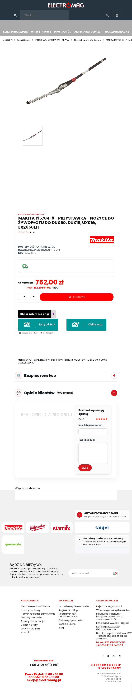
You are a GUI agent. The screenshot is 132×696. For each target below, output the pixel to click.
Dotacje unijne (67, 624)
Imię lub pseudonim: (90, 425)
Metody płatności (31, 617)
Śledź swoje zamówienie (35, 606)
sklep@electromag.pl (44, 680)
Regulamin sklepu (69, 610)
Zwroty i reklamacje (32, 621)
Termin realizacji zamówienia (38, 613)
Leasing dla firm (30, 628)
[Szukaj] (15, 15)
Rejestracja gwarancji (109, 606)
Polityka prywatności (71, 620)
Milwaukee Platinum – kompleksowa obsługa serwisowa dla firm (109, 616)
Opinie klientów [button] (49, 393)
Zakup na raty (29, 625)
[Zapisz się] (116, 573)
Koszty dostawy (30, 610)
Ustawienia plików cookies (74, 606)
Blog (61, 627)
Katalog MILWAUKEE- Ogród (112, 623)
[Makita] (102, 239)
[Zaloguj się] (107, 19)
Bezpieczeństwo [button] (40, 375)
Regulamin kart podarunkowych (68, 615)
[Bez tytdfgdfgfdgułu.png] (66, 82)
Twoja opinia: (86, 439)
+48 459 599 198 (43, 665)
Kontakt (26, 632)
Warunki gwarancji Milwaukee (113, 610)
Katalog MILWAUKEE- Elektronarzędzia (108, 628)
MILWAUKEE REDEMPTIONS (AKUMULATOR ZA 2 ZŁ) (110, 644)
